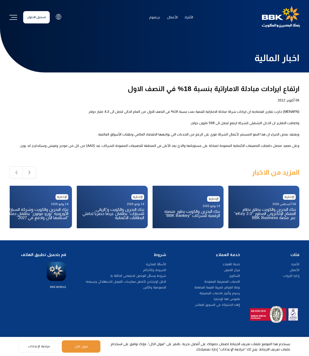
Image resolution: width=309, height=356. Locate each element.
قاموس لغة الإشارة (227, 299)
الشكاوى (234, 276)
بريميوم (154, 17)
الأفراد (188, 17)
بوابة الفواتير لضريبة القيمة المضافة (217, 287)
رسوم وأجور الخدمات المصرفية (219, 293)
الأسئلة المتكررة (156, 264)
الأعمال (172, 17)
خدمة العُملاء (231, 264)
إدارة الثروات (291, 276)
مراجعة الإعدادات (39, 346)
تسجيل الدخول (36, 17)
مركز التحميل (232, 270)
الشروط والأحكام (154, 270)
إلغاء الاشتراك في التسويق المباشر (217, 304)
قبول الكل (81, 346)
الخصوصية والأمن (154, 287)
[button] (29, 172)
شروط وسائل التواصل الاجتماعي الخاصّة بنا (138, 276)
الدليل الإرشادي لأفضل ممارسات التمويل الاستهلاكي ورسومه (126, 281)
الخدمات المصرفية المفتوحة (222, 281)
